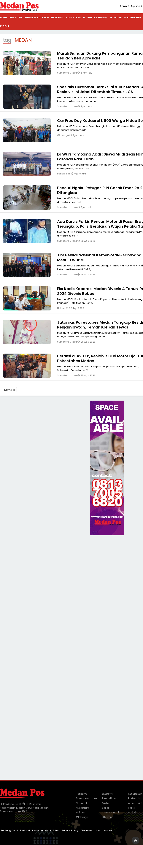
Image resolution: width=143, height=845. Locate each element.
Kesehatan (135, 794)
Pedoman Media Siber (45, 830)
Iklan (98, 830)
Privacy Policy (70, 830)
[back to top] (135, 840)
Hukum (87, 17)
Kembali (9, 390)
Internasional (110, 812)
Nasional (57, 17)
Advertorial (135, 803)
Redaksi (25, 830)
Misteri (106, 803)
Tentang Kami (9, 830)
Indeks (4, 26)
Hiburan (107, 817)
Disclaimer (87, 830)
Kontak (108, 830)
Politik (131, 808)
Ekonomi (116, 17)
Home (3, 17)
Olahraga (100, 17)
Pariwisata (134, 798)
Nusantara (73, 17)
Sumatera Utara (36, 17)
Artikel (132, 812)
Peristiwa (16, 17)
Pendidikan (64, 173)
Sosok (105, 808)
